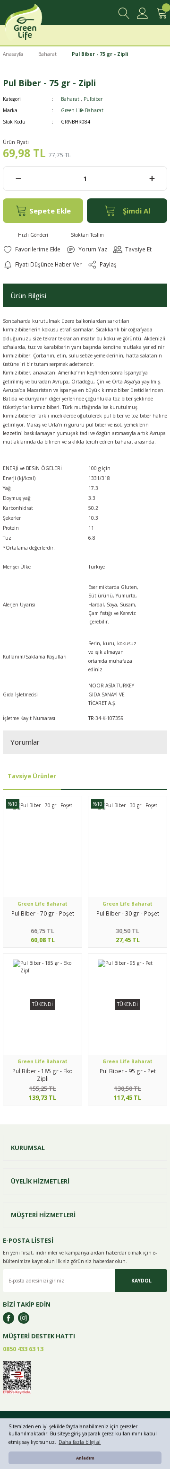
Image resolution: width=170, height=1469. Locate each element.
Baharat (70, 99)
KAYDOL (141, 1280)
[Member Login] (142, 13)
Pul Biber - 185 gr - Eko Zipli (42, 1074)
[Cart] (161, 13)
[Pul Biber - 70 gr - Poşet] (42, 846)
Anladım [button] (85, 1458)
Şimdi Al (136, 210)
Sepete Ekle (50, 210)
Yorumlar (25, 742)
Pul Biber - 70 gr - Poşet (42, 913)
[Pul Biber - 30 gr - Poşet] (127, 846)
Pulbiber (93, 99)
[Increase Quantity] (152, 178)
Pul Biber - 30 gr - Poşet (127, 913)
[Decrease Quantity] (18, 178)
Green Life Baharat (82, 110)
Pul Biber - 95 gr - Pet (128, 1071)
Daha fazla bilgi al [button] (80, 1442)
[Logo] (34, 25)
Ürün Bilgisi (28, 295)
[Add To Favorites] (31, 249)
